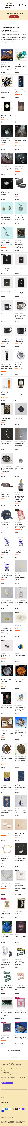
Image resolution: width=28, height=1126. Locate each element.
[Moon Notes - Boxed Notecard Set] (7, 81)
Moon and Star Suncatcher (5, 937)
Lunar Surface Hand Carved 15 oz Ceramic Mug (20, 316)
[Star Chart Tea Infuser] (7, 383)
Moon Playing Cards (20, 292)
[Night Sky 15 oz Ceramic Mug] (21, 330)
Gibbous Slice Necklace (5, 444)
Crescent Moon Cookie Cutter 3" (6, 963)
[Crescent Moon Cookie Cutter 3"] (7, 951)
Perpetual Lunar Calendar (5, 419)
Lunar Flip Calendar (6, 269)
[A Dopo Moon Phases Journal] (7, 1027)
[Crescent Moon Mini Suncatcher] (7, 592)
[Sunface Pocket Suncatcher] (21, 434)
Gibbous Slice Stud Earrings (20, 834)
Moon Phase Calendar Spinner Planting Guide (20, 526)
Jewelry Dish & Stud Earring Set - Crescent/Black (7, 469)
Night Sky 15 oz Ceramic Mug (19, 340)
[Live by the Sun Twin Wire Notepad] (7, 801)
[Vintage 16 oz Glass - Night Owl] (7, 541)
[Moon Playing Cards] (21, 282)
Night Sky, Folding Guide (20, 91)
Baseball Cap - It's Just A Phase (6, 525)
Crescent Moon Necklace (19, 628)
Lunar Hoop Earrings (7, 834)
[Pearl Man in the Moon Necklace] (21, 208)
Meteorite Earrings (6, 168)
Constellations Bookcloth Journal (20, 786)
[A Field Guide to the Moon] (7, 106)
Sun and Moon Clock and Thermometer (21, 759)
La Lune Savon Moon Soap (7, 734)
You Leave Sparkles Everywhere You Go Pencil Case (6, 1014)
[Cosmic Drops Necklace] (21, 158)
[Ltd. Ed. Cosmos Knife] (21, 183)
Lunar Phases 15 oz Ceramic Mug (6, 340)
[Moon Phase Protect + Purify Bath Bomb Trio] (7, 976)
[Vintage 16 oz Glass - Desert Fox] (21, 541)
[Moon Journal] (21, 106)
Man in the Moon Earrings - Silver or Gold (6, 219)
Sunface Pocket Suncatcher (19, 444)
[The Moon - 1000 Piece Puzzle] (7, 670)
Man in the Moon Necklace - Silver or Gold (6, 244)
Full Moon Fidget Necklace (5, 141)
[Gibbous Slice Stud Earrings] (21, 824)
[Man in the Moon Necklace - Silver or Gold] (7, 233)
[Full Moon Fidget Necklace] (7, 131)
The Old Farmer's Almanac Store (11, 1117)
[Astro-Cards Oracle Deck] (7, 698)
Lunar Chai (18, 393)
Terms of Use (11, 1121)
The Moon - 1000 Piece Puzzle (6, 680)
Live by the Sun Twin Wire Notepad (7, 811)
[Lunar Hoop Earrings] (7, 824)
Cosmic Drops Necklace (19, 169)
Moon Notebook (19, 269)
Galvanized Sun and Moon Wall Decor (6, 759)
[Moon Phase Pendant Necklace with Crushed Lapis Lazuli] (7, 617)
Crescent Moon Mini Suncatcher (7, 603)
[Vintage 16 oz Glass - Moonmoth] (7, 566)
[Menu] (2, 5)
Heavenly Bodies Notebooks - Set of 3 (20, 66)
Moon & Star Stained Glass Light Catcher (21, 811)
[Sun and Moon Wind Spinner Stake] (21, 722)
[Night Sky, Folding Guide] (21, 81)
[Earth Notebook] (7, 282)
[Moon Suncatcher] (21, 645)
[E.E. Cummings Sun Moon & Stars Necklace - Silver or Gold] (21, 875)
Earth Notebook (5, 292)
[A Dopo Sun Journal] (21, 1003)
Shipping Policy (14, 1120)
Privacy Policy (4, 1121)
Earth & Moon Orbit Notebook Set (20, 1038)
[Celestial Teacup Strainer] (21, 355)
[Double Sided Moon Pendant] (7, 183)
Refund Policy (21, 1120)
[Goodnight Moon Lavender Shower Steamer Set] (21, 698)
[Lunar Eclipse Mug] (7, 305)
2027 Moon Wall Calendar (5, 67)
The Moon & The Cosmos (10, 22)
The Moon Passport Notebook (6, 788)
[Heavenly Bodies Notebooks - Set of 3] (21, 55)
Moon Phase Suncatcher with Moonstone (20, 577)
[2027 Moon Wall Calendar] (7, 55)
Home (2, 22)
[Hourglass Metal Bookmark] (7, 904)
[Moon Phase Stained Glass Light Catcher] (21, 593)
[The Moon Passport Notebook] (7, 776)
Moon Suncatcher (20, 655)
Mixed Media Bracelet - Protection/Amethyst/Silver (6, 861)
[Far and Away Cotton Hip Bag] (7, 485)
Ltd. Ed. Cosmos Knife (19, 193)
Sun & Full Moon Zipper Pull (19, 469)
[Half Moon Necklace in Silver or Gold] (21, 849)
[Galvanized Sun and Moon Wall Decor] (7, 749)
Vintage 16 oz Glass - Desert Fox (21, 551)
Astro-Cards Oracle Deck (6, 708)
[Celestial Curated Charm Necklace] (7, 875)
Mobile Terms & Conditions (20, 1121)
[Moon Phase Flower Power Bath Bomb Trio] (21, 976)
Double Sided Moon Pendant (6, 193)
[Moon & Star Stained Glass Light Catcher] (21, 801)
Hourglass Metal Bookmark (5, 914)
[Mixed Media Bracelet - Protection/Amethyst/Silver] (7, 849)
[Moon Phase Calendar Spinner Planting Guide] (21, 515)
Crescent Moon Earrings (5, 656)
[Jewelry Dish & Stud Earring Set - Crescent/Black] (7, 458)
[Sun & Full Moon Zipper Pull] (21, 459)
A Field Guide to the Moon (6, 116)
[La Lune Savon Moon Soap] (7, 722)
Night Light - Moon (20, 936)
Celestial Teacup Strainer (20, 365)
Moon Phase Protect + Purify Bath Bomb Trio (7, 987)
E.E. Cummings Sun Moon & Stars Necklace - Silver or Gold (20, 887)
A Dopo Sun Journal (20, 1012)
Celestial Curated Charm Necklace (6, 885)
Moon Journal (19, 116)
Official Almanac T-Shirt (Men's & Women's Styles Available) (20, 498)
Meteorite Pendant (20, 140)
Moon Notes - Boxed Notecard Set (7, 91)
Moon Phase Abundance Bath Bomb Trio (19, 962)
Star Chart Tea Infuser (5, 393)
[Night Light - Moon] (21, 927)
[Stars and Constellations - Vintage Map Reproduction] (21, 233)
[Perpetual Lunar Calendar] (7, 409)
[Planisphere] (21, 409)
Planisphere (18, 418)
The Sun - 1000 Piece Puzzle (19, 680)
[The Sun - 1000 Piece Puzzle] (21, 670)
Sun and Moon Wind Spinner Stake (20, 733)
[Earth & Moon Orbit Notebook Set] (21, 1027)
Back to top (14, 1057)
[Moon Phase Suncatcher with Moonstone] (21, 566)
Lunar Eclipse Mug (6, 315)
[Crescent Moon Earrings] (7, 645)
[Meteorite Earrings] (7, 158)
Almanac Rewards (11, 1122)
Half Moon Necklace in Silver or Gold (20, 859)
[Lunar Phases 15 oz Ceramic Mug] (7, 330)
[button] (25, 5)
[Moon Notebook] (21, 259)
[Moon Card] (21, 904)
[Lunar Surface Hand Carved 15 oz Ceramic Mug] (21, 305)
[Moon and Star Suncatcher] (7, 927)
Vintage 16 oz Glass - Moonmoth (6, 576)
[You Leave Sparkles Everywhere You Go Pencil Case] (7, 1003)
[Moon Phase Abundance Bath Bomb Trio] (21, 951)
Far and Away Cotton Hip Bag (5, 495)
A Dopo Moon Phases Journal (5, 1038)
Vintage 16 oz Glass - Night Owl (6, 551)
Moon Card (18, 913)
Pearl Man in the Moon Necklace (19, 218)
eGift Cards (3, 1122)
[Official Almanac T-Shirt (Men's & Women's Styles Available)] (21, 485)
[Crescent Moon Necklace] (21, 617)
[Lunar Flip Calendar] (7, 259)
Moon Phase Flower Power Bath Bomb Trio (20, 987)
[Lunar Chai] (21, 383)
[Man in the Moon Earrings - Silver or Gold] (7, 208)
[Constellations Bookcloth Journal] (21, 776)
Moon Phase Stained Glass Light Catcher (21, 603)
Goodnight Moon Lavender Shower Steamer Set (20, 709)
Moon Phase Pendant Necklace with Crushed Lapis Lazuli (6, 629)
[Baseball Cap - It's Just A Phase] (7, 515)
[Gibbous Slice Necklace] (7, 434)
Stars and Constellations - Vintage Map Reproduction (19, 245)
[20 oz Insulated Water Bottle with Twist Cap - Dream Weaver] (7, 355)
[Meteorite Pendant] (21, 131)
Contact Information (5, 1120)
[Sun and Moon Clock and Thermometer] (21, 749)
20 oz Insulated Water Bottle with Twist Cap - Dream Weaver (6, 367)
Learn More (14, 16)
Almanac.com (19, 1122)
